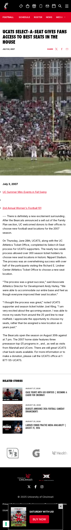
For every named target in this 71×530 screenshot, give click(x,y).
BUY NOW (41, 520)
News (49, 17)
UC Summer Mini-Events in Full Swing (25, 192)
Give (34, 6)
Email (47, 6)
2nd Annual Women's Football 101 (22, 208)
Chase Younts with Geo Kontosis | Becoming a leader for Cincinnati (46, 394)
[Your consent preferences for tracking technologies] (6, 524)
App (40, 6)
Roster (38, 17)
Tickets (21, 6)
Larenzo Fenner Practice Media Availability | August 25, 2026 (46, 426)
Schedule (24, 17)
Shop (27, 6)
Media (59, 17)
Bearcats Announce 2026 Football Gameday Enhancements (45, 410)
